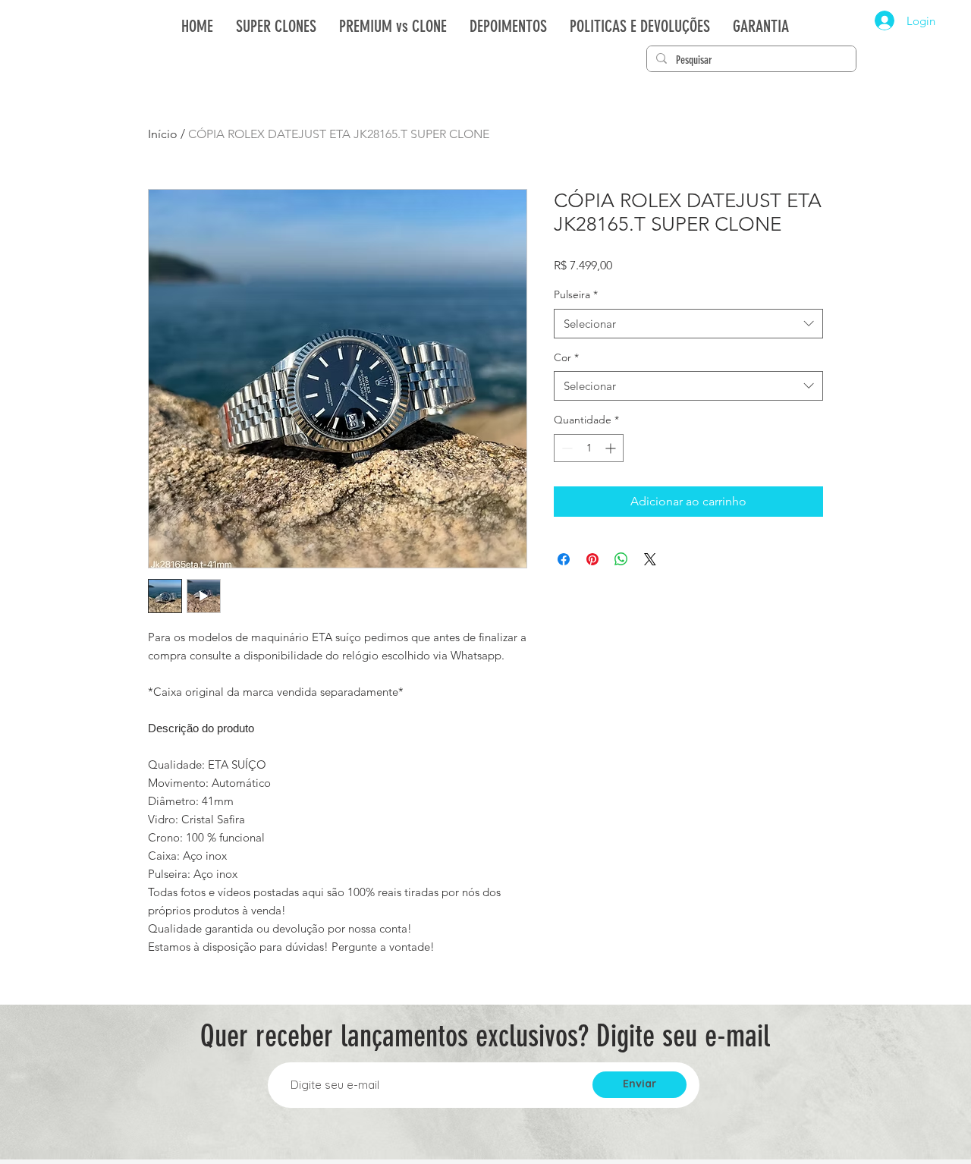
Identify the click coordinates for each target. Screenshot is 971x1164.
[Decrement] (565, 448)
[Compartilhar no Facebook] (564, 559)
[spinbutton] (588, 448)
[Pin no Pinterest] (592, 559)
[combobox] (688, 323)
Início (163, 134)
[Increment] (611, 448)
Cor (566, 357)
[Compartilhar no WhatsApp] (621, 559)
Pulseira (576, 294)
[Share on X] (650, 559)
